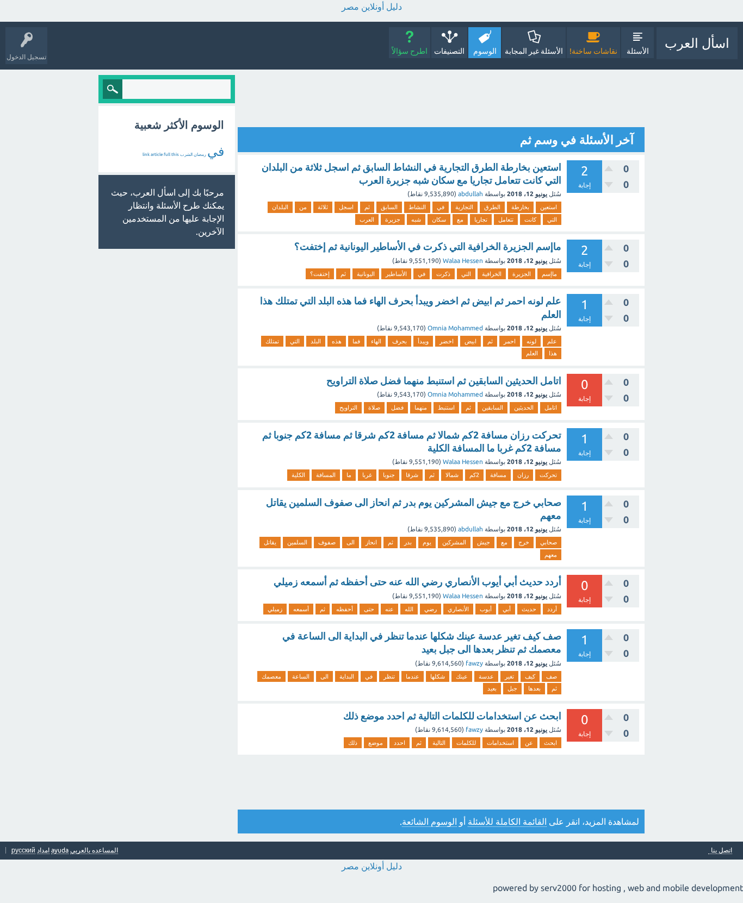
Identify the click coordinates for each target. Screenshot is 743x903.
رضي (430, 609)
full (167, 154)
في (440, 207)
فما (356, 341)
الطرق (492, 207)
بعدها (534, 688)
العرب (367, 219)
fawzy (474, 663)
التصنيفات (449, 51)
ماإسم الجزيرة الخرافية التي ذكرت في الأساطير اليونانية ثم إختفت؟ (427, 246)
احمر (510, 341)
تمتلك (272, 341)
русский (23, 850)
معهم (550, 554)
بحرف (399, 341)
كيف (530, 676)
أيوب (486, 609)
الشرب (186, 154)
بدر (408, 542)
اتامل (550, 407)
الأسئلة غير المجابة (534, 51)
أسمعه (301, 609)
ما (348, 475)
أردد (552, 609)
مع (460, 219)
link (146, 154)
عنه (389, 609)
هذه (337, 341)
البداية (346, 676)
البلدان (280, 207)
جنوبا (389, 475)
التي (552, 219)
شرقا (412, 475)
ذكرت (443, 274)
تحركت (548, 475)
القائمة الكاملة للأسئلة (507, 821)
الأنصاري (458, 609)
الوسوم (485, 51)
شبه (416, 219)
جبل (512, 688)
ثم (367, 207)
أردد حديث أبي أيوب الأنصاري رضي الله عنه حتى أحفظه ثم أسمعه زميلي (417, 581)
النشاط (417, 207)
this (175, 154)
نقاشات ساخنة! (593, 51)
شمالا (452, 475)
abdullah (470, 193)
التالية (438, 742)
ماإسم (549, 274)
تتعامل (505, 219)
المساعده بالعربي (94, 850)
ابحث (550, 742)
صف (551, 676)
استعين (548, 207)
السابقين (492, 407)
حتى (369, 609)
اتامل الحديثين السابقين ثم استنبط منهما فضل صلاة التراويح (443, 380)
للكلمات (466, 742)
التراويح (348, 407)
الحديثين (524, 407)
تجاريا (480, 219)
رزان (523, 475)
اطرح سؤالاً (410, 51)
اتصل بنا (721, 850)
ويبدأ (423, 341)
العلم (532, 353)
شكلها (437, 676)
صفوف (327, 542)
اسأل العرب (697, 43)
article (157, 154)
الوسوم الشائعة (429, 821)
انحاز (371, 542)
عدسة (486, 676)
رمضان (200, 154)
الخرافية (491, 274)
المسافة (326, 475)
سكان (439, 219)
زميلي (275, 609)
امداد (43, 850)
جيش (483, 542)
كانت (530, 219)
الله (409, 609)
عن (529, 742)
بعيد (492, 688)
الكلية (298, 475)
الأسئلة (638, 51)
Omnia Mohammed (455, 327)
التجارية (464, 207)
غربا (367, 475)
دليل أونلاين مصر (372, 6)
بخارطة (520, 207)
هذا (553, 353)
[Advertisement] (447, 99)
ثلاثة (323, 207)
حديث (529, 609)
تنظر (389, 676)
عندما (412, 676)
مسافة (498, 475)
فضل (397, 407)
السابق (389, 207)
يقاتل (270, 542)
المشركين (454, 542)
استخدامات (500, 742)
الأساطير (396, 274)
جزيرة (392, 219)
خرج (523, 542)
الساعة (300, 676)
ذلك (352, 742)
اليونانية (366, 274)
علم (552, 341)
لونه (531, 341)
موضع (375, 742)
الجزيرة (521, 274)
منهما (420, 407)
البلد (316, 341)
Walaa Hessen (463, 260)
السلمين (297, 542)
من (303, 207)
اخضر (446, 341)
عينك (462, 676)
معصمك (271, 676)
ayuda (60, 850)
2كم (474, 475)
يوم (427, 542)
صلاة (374, 407)
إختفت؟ (320, 274)
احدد (399, 742)
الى (350, 542)
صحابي (548, 542)
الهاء (376, 341)
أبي (507, 609)
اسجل (346, 207)
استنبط (446, 407)
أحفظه (344, 609)
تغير (509, 676)
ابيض (470, 341)
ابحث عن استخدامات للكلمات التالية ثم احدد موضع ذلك (452, 715)
